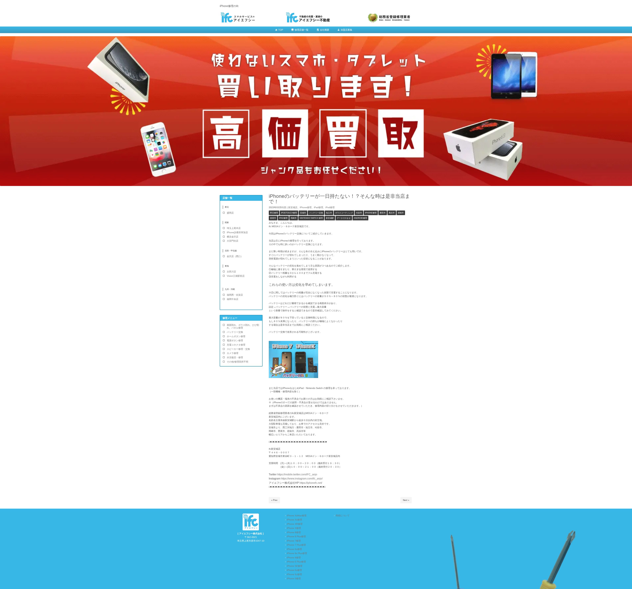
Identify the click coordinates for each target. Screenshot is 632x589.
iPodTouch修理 (289, 213)
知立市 (329, 213)
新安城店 (292, 207)
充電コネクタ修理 (236, 345)
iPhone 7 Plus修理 (296, 545)
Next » (406, 500)
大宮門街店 (232, 241)
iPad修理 (318, 207)
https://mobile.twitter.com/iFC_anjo (297, 474)
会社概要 (324, 29)
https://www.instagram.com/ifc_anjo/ (301, 478)
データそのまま (344, 218)
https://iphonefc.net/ (311, 482)
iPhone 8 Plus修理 (296, 536)
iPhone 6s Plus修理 (297, 553)
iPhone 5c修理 (294, 574)
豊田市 (383, 213)
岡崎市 (294, 218)
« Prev (274, 500)
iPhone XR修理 (295, 524)
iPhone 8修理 (294, 532)
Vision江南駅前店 (236, 276)
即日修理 (274, 213)
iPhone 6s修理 (294, 549)
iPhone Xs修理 (294, 520)
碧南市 (401, 213)
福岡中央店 (232, 299)
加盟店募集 (346, 29)
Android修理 (360, 218)
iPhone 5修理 (294, 578)
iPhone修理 (306, 207)
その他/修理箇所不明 (237, 362)
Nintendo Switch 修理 (311, 218)
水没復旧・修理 (235, 357)
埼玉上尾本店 (234, 228)
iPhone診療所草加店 (237, 232)
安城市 (303, 213)
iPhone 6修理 (294, 557)
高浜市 (392, 213)
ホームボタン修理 (236, 336)
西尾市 (273, 218)
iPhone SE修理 (294, 566)
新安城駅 (330, 218)
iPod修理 (330, 207)
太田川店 (231, 271)
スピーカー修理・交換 (238, 349)
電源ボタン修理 (235, 340)
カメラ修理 (232, 353)
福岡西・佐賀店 (235, 295)
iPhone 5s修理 (294, 570)
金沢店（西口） (235, 256)
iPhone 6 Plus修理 (296, 562)
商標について (343, 515)
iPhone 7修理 (294, 541)
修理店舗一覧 (301, 29)
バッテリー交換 (316, 213)
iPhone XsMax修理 (296, 515)
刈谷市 (359, 213)
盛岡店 (230, 213)
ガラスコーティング (344, 213)
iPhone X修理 (294, 528)
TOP (280, 29)
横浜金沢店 (232, 237)
